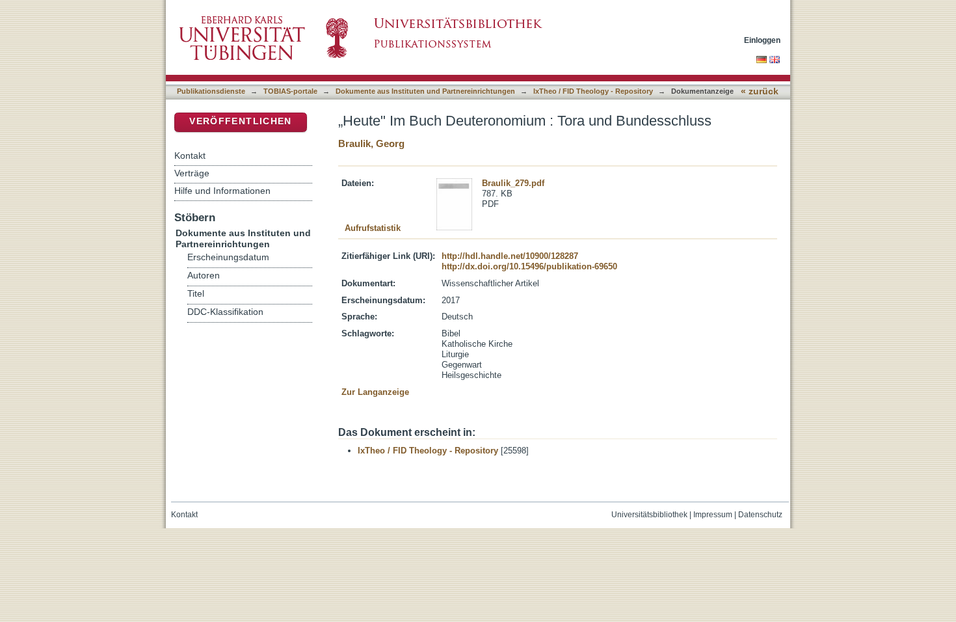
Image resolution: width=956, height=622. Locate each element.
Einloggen (762, 40)
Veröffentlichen (240, 121)
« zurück (759, 91)
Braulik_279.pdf (513, 183)
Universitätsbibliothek (649, 514)
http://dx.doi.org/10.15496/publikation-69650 (529, 266)
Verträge (191, 173)
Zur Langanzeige (375, 392)
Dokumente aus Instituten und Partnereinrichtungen (425, 91)
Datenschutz (760, 514)
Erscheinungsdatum (228, 257)
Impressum (712, 514)
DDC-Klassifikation (225, 312)
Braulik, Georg (371, 143)
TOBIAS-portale (290, 91)
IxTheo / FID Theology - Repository (593, 91)
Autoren (203, 275)
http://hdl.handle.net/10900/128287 (510, 256)
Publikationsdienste (211, 91)
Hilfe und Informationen (222, 190)
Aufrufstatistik (373, 228)
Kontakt (190, 155)
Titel (195, 294)
